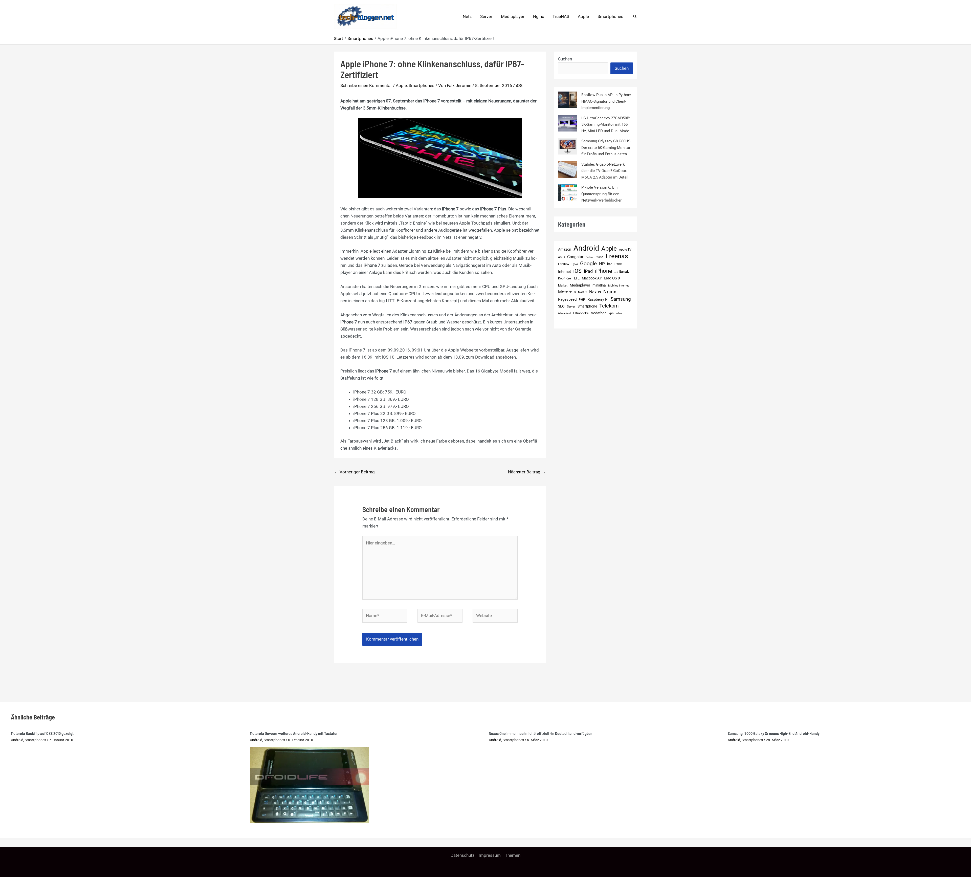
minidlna (599, 285)
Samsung (621, 299)
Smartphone (587, 306)
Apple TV (625, 249)
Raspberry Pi (597, 299)
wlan (619, 313)
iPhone (603, 271)
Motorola (567, 291)
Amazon (564, 249)
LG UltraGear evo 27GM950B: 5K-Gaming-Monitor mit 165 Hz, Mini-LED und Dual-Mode (605, 124)
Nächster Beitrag (527, 471)
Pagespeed (567, 299)
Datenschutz (462, 855)
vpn (611, 313)
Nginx (538, 16)
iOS (519, 85)
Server (486, 16)
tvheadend (564, 313)
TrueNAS (561, 16)
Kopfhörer (565, 278)
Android (586, 248)
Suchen (565, 58)
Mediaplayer (512, 16)
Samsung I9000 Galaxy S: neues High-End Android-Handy (774, 733)
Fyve (574, 264)
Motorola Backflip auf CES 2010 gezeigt (42, 733)
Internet (564, 271)
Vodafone (598, 313)
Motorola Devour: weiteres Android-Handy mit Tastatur (294, 733)
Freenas (617, 256)
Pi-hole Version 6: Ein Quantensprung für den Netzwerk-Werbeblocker (601, 194)
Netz (467, 16)
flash (600, 257)
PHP (582, 299)
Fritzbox (563, 264)
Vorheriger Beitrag (354, 471)
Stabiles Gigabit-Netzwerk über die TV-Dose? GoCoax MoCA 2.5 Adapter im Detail (604, 171)
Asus (561, 257)
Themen (512, 855)
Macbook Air (592, 278)
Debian (590, 257)
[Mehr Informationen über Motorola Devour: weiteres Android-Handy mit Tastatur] (309, 784)
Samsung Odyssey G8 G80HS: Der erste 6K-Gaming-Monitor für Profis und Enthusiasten (606, 147)
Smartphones (610, 16)
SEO (561, 306)
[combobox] (583, 68)
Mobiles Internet (618, 285)
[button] (635, 16)
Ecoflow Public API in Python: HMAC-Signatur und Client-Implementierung (606, 101)
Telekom (609, 306)
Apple (583, 16)
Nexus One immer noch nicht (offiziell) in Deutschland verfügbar (540, 733)
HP (602, 263)
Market (562, 285)
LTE (577, 278)
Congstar (575, 256)
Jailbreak (621, 272)
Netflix (582, 292)
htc (609, 264)
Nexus (595, 291)
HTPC (618, 264)
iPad (588, 271)
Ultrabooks (581, 313)
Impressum (490, 855)
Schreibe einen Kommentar (366, 85)
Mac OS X (612, 278)
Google (588, 263)
